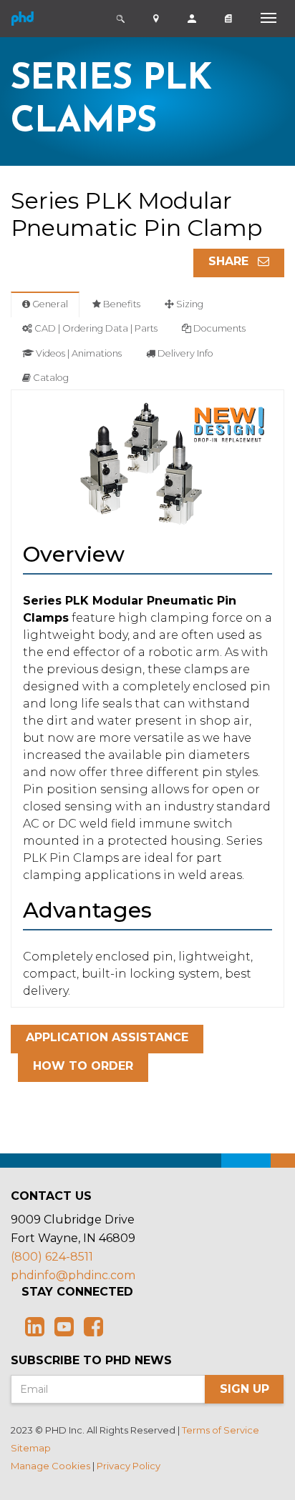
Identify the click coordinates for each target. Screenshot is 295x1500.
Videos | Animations (78, 353)
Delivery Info (184, 353)
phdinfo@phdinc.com (73, 1275)
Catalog (50, 377)
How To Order (83, 1066)
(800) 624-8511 (52, 1256)
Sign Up (244, 1389)
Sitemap (31, 1448)
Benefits (120, 304)
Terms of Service (220, 1430)
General (49, 304)
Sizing (188, 304)
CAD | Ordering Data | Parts (95, 328)
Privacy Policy (128, 1465)
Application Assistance (107, 1037)
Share (230, 261)
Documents (218, 328)
